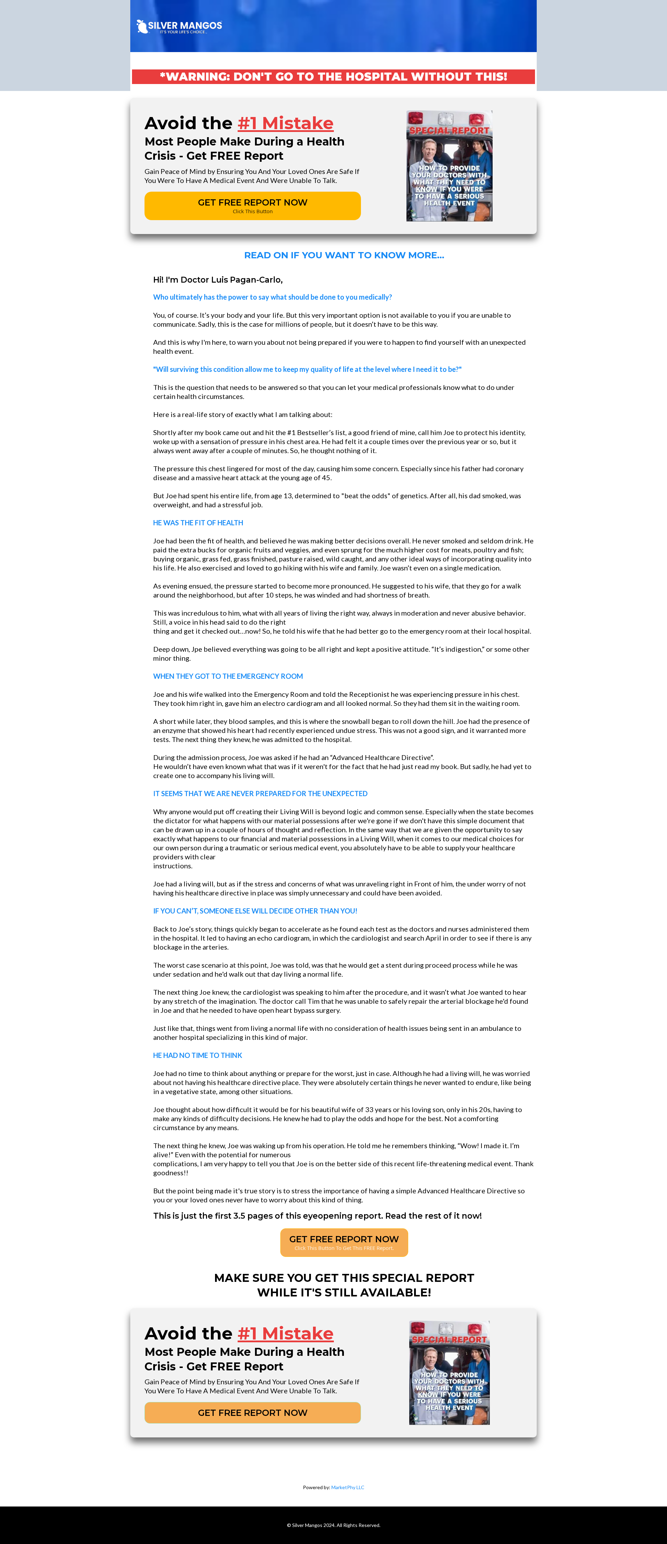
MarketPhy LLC (347, 1487)
